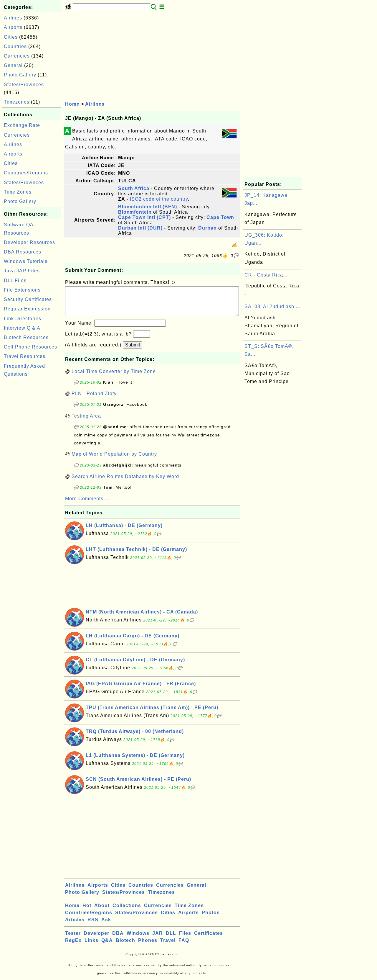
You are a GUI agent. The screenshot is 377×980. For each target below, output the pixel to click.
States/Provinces (24, 84)
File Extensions (22, 289)
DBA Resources (22, 251)
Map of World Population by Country (114, 454)
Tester (73, 933)
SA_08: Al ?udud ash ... (272, 306)
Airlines (13, 17)
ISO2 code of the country (159, 199)
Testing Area (86, 415)
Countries (15, 46)
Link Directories (22, 318)
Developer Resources (29, 242)
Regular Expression (27, 308)
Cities (11, 37)
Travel (168, 940)
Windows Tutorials (25, 261)
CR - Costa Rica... (265, 274)
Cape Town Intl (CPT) (144, 217)
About (102, 905)
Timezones (16, 101)
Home (72, 104)
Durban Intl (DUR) (140, 227)
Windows (138, 933)
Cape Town (220, 217)
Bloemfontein (135, 212)
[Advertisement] (31, 468)
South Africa (133, 188)
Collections (127, 905)
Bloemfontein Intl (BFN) (147, 206)
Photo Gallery (20, 74)
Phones (147, 940)
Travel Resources (24, 356)
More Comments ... (87, 498)
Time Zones (18, 191)
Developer (96, 933)
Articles (75, 919)
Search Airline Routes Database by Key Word (125, 476)
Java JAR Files (22, 270)
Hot (86, 905)
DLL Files (15, 280)
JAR (157, 933)
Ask (106, 919)
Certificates (208, 933)
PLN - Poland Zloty (94, 393)
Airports (13, 27)
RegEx (73, 940)
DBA (118, 933)
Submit (132, 344)
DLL (171, 933)
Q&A (107, 940)
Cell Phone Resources (30, 346)
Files (185, 933)
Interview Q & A (22, 328)
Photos (211, 912)
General (13, 65)
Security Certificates (28, 299)
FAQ (183, 940)
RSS (92, 919)
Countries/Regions (26, 172)
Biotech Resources (26, 337)
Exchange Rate (22, 125)
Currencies (17, 55)
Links (91, 940)
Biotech (125, 940)
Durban (207, 227)
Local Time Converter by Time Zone (114, 371)
